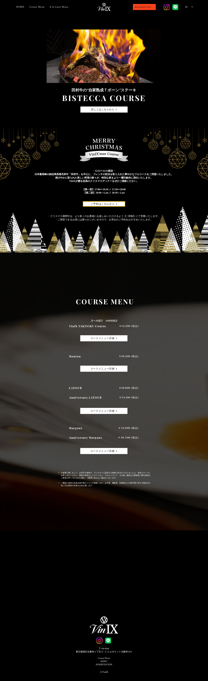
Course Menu (104, 658)
